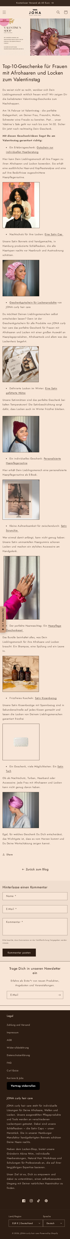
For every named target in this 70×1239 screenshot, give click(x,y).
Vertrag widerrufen (23, 1086)
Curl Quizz (13, 1070)
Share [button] (9, 854)
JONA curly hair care (29, 1233)
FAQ (9, 1062)
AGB (9, 1040)
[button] (4, 12)
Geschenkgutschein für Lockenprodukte (33, 302)
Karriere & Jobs (15, 1078)
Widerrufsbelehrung (18, 1047)
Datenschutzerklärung (18, 1055)
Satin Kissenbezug (46, 698)
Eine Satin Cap (54, 234)
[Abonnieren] (59, 995)
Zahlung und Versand (18, 1025)
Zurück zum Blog (37, 869)
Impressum (13, 1032)
